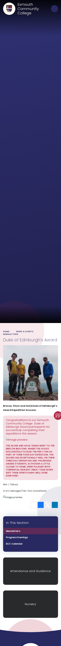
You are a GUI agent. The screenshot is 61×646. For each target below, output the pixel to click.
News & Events (24, 331)
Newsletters (10, 334)
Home (6, 331)
